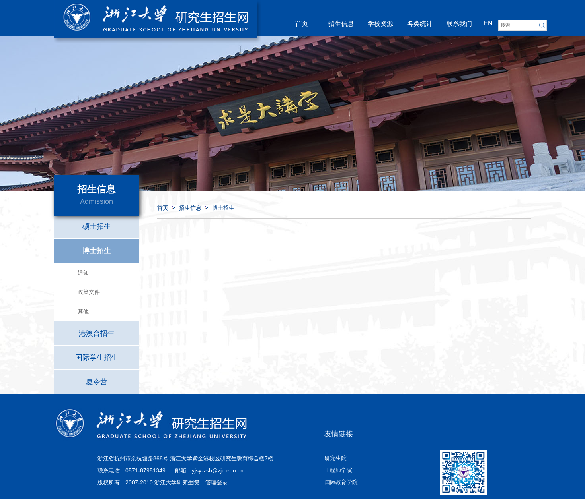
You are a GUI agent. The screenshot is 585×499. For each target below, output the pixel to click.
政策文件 (89, 292)
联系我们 (459, 23)
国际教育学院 (341, 482)
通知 (83, 272)
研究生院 (335, 458)
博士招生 (223, 208)
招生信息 (341, 23)
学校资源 (380, 23)
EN (488, 23)
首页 (301, 23)
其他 (83, 311)
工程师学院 (338, 470)
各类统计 (420, 23)
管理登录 (216, 482)
